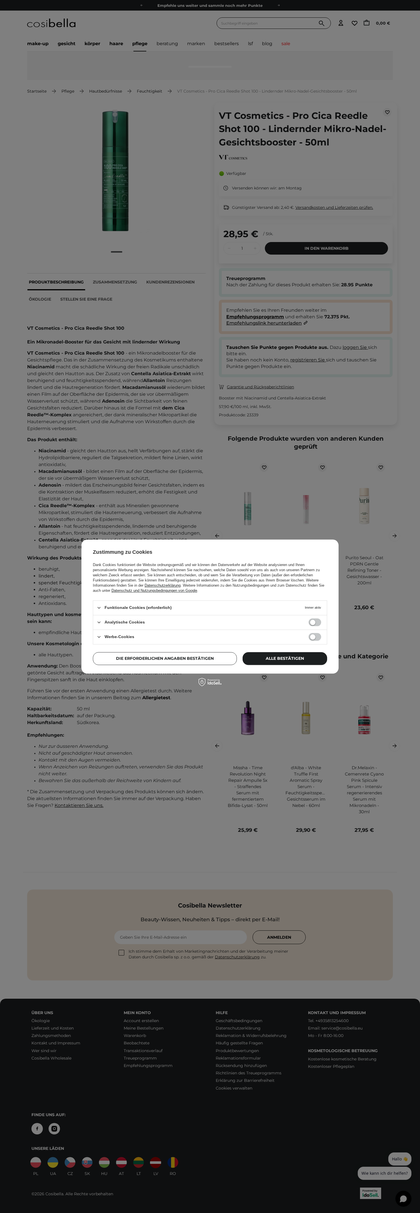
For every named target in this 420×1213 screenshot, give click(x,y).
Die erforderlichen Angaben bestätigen (165, 658)
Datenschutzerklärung (163, 585)
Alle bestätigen (285, 658)
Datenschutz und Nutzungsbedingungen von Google (154, 590)
